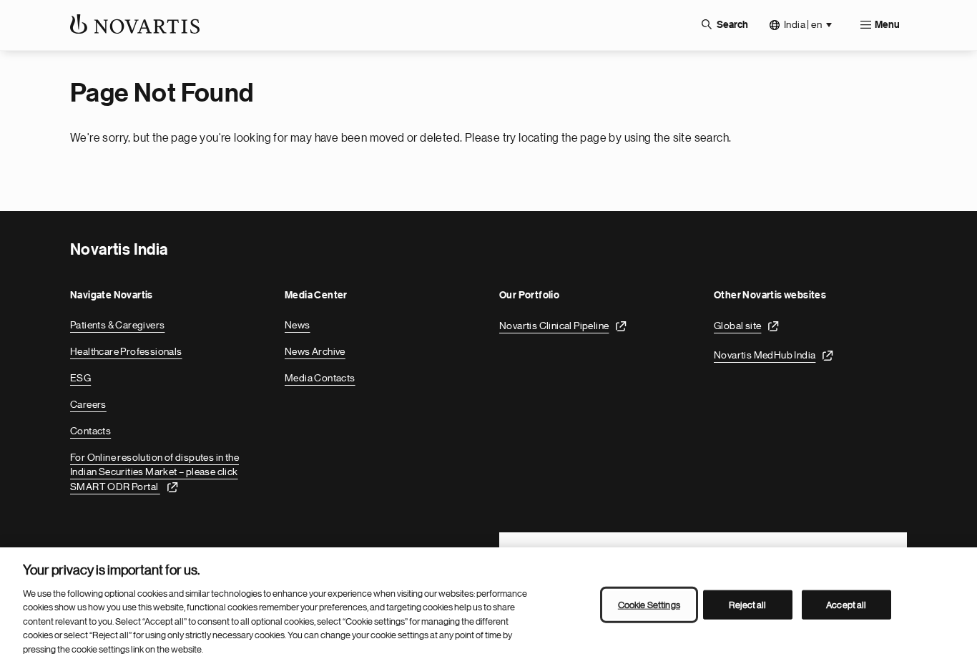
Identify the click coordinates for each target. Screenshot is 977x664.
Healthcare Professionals (126, 351)
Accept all (846, 604)
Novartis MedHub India (764, 355)
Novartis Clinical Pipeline (554, 326)
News (297, 325)
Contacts (90, 431)
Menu (887, 25)
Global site (737, 326)
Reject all (747, 604)
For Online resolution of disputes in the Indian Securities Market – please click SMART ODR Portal (154, 472)
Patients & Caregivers (117, 325)
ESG (80, 378)
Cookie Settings (649, 604)
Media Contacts (320, 378)
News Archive (315, 351)
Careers (88, 404)
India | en (803, 24)
